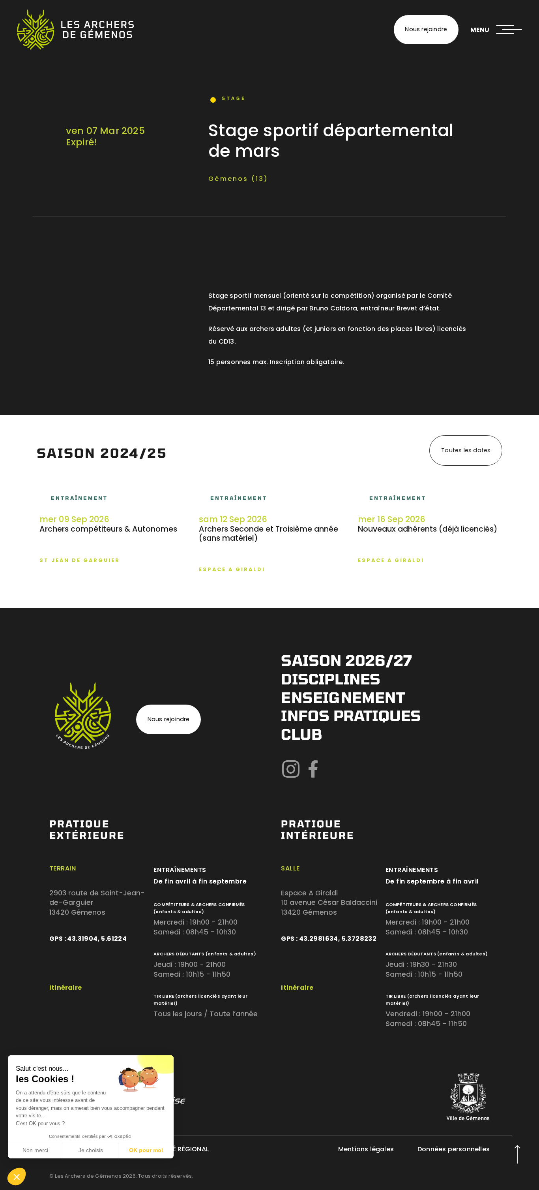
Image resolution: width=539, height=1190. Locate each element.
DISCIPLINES (330, 678)
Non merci (35, 1150)
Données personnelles (453, 1149)
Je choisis (91, 1150)
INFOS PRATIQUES (351, 715)
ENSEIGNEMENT (342, 697)
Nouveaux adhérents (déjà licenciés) (428, 529)
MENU (479, 29)
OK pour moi (146, 1150)
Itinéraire (65, 987)
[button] (16, 1176)
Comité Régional (180, 1149)
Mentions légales (366, 1149)
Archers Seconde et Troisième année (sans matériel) (268, 533)
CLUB (301, 734)
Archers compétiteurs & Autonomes (108, 529)
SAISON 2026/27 (346, 660)
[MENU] (509, 29)
